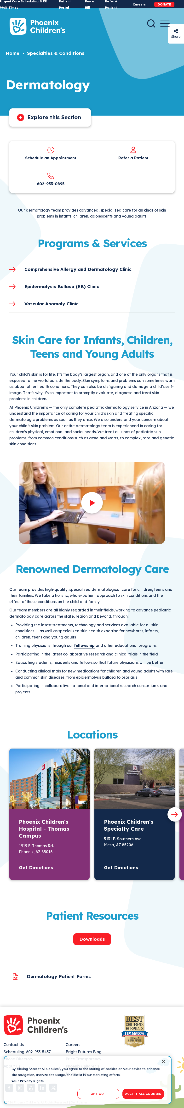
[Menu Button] (165, 24)
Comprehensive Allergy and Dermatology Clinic (78, 269)
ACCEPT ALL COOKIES (143, 1094)
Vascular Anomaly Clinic (51, 304)
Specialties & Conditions (55, 53)
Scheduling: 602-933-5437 (27, 1051)
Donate (164, 4)
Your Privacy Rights (28, 1081)
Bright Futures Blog (84, 1051)
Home (12, 53)
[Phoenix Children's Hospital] (37, 26)
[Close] (163, 1061)
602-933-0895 (50, 183)
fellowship (84, 645)
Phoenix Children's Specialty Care (128, 825)
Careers (139, 4)
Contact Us (14, 1044)
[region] (88, 1080)
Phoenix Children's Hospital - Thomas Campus (44, 828)
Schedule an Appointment (50, 158)
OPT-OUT (98, 1094)
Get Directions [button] (36, 867)
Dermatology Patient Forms (59, 976)
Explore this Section (54, 117)
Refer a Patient (133, 158)
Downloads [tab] (92, 939)
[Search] (151, 23)
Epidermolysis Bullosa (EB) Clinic (61, 286)
